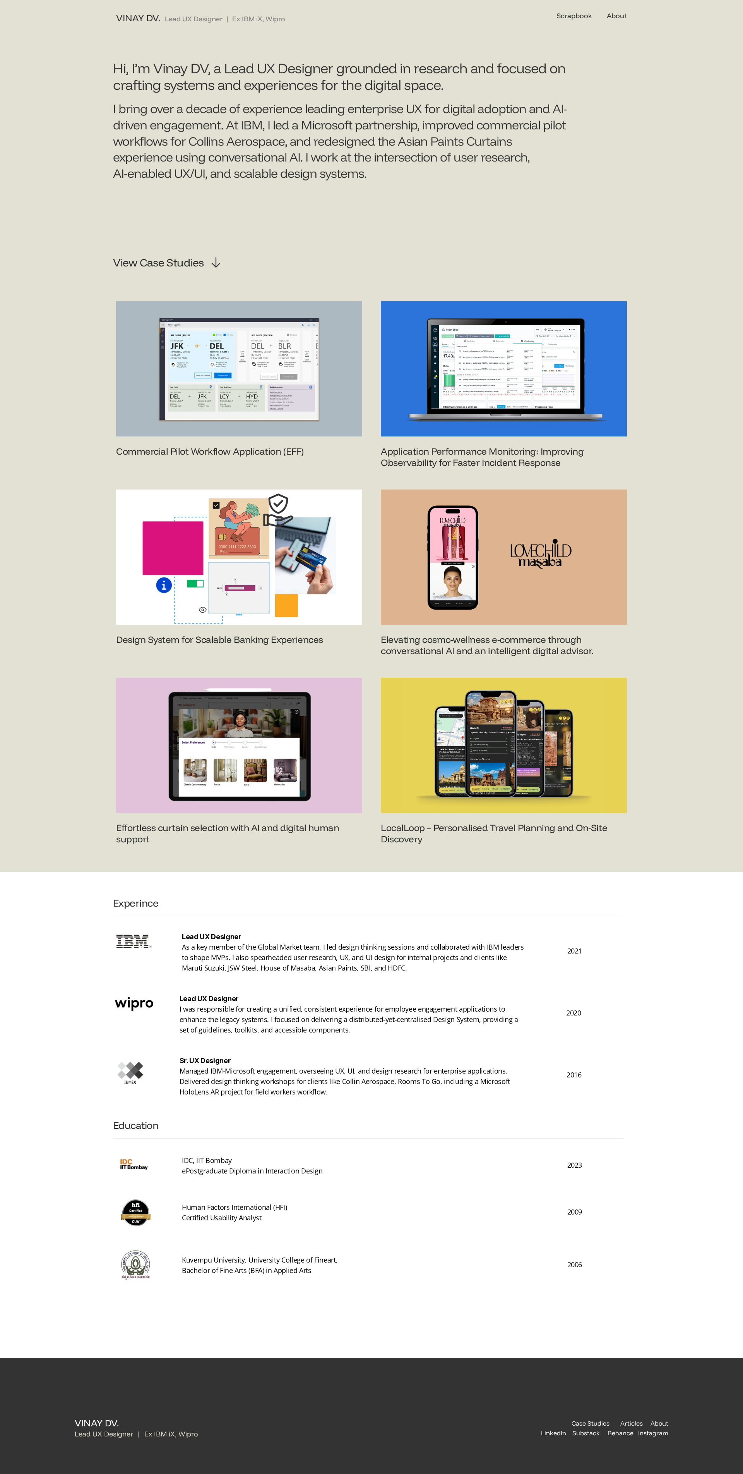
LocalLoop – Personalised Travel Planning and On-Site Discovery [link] (495, 833)
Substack (586, 1433)
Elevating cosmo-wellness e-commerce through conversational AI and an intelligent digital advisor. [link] (487, 645)
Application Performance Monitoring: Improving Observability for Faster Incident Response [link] (483, 456)
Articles (631, 1423)
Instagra (650, 1433)
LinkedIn (553, 1433)
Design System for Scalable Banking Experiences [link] (219, 639)
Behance (620, 1433)
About (659, 1423)
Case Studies (590, 1423)
